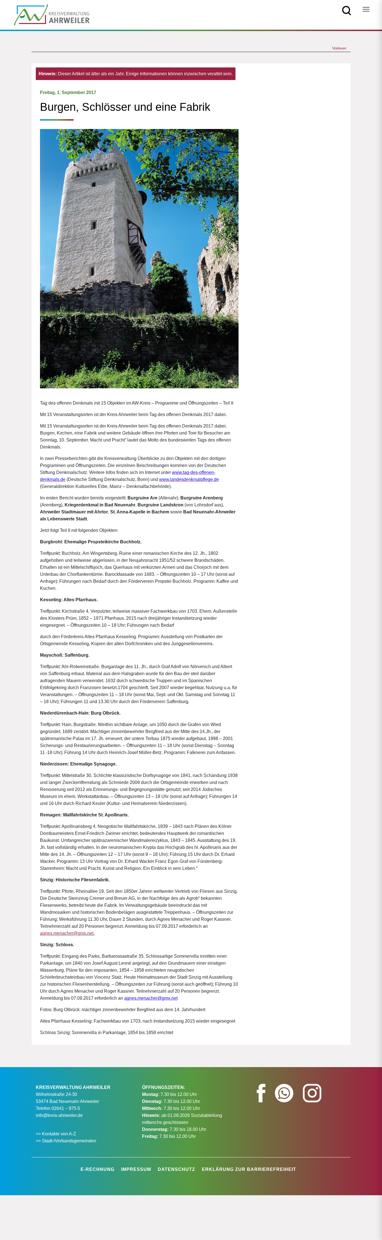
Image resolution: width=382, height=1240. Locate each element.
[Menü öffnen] (366, 9)
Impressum (136, 1169)
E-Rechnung (97, 1169)
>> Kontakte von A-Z (56, 1133)
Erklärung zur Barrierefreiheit (249, 1169)
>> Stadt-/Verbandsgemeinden (66, 1140)
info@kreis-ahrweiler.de (59, 1115)
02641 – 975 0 (65, 1108)
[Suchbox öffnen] (347, 10)
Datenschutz (176, 1169)
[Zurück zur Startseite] (51, 14)
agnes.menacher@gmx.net (66, 933)
